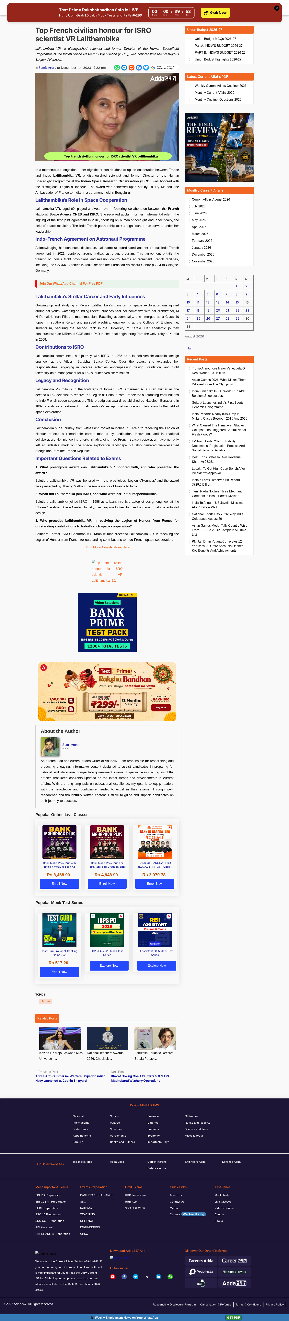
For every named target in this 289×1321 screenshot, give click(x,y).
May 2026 (199, 220)
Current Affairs (157, 1161)
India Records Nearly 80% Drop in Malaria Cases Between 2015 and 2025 (219, 416)
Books (219, 1220)
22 (237, 310)
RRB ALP (131, 1201)
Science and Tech (196, 1129)
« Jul (188, 348)
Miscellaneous (194, 1135)
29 (237, 318)
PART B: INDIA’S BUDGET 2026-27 (220, 52)
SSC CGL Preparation (49, 1220)
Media (174, 1208)
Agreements (118, 1135)
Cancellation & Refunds (215, 1304)
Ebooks (220, 1214)
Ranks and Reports (197, 1122)
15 (237, 302)
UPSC (84, 1233)
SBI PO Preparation (48, 1195)
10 (188, 302)
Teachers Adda (82, 1161)
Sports (114, 1116)
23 (247, 310)
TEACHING (87, 1214)
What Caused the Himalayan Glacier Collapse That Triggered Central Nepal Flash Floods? (219, 430)
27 (218, 318)
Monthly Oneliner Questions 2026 (218, 99)
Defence (152, 1122)
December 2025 (203, 254)
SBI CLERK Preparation (51, 1201)
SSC (83, 1201)
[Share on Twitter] (146, 68)
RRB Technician (135, 1195)
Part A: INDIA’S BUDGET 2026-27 (219, 45)
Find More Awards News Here (108, 547)
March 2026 (200, 234)
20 (218, 310)
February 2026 (202, 240)
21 (227, 310)
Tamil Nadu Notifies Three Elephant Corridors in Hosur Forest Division (217, 494)
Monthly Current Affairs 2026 (214, 92)
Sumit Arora (47, 68)
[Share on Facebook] (139, 68)
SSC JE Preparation (48, 1214)
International (81, 1122)
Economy (153, 1135)
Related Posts (47, 1018)
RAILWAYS (87, 1208)
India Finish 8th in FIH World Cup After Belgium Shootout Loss (218, 393)
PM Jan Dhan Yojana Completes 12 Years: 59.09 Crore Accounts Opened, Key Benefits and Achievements (218, 546)
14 (227, 302)
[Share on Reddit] (131, 68)
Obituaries (191, 1116)
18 (198, 310)
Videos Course (224, 1208)
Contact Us (177, 1201)
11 (197, 302)
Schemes (116, 1129)
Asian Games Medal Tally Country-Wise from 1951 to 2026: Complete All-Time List (219, 530)
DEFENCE (87, 1220)
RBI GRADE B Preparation (52, 1233)
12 (208, 302)
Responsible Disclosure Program (174, 1304)
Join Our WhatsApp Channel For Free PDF (71, 283)
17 (188, 310)
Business (153, 1116)
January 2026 (201, 247)
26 (208, 318)
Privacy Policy (274, 1304)
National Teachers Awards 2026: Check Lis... (105, 1055)
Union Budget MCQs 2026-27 (215, 38)
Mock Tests (222, 1195)
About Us (176, 1195)
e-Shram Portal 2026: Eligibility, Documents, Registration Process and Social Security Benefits (218, 446)
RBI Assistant (44, 1227)
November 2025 (203, 261)
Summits (153, 1129)
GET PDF (233, 1317)
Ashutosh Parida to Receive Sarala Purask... (153, 1055)
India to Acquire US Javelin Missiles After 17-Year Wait (217, 505)
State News (80, 1129)
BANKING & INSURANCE (96, 1195)
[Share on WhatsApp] (117, 68)
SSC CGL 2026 (135, 1208)
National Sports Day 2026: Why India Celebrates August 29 (217, 516)
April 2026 (199, 227)
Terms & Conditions (248, 1304)
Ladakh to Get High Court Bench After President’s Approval (218, 471)
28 (228, 318)
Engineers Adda (195, 1161)
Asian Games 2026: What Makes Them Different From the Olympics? (219, 382)
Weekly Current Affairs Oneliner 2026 (221, 85)
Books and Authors (122, 1141)
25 (198, 318)
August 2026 (211, 199)
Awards (45, 1001)
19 (208, 310)
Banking (78, 1141)
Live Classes (223, 1201)
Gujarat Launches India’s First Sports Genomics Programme (217, 405)
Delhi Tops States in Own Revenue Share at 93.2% (216, 459)
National (78, 1116)
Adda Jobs (117, 1161)
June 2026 (199, 213)
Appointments (82, 1135)
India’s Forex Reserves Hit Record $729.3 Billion (216, 482)
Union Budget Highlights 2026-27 (218, 59)
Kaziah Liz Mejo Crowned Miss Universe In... (61, 1055)
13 (217, 302)
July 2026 (198, 206)
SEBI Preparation (46, 1208)
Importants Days (158, 1141)
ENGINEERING (90, 1227)
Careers (187, 1214)
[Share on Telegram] (124, 68)
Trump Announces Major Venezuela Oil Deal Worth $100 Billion (219, 371)
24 (189, 318)
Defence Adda (156, 1168)
